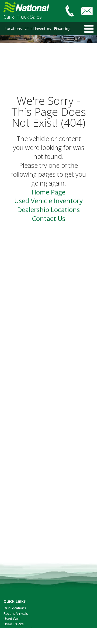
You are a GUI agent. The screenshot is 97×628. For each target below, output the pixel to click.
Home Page (48, 191)
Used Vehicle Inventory (48, 200)
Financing (62, 28)
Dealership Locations (48, 209)
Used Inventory (38, 28)
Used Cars (12, 618)
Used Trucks (14, 624)
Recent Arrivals (16, 613)
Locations (13, 28)
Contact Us (48, 218)
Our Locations (15, 608)
